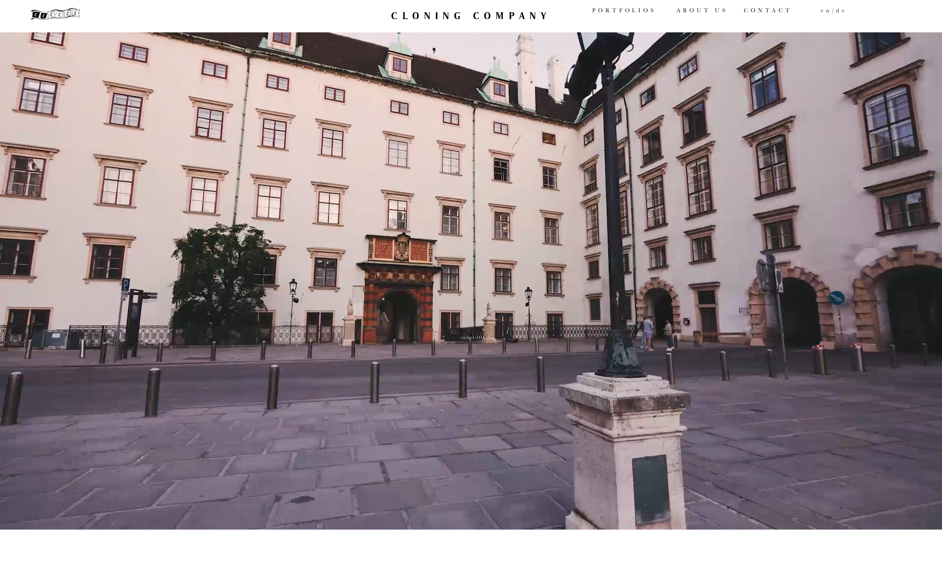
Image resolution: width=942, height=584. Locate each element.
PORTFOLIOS (624, 10)
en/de (834, 10)
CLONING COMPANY (470, 16)
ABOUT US (702, 10)
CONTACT (768, 10)
